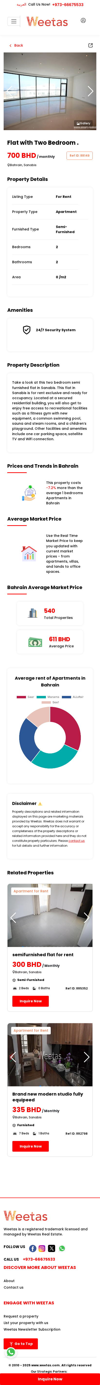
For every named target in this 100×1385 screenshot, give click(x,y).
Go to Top (23, 1343)
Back (18, 45)
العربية (21, 4)
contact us (76, 841)
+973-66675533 (67, 5)
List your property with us (26, 1322)
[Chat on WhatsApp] (11, 1352)
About (9, 1280)
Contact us (14, 1287)
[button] (90, 91)
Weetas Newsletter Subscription (32, 1329)
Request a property (21, 1316)
